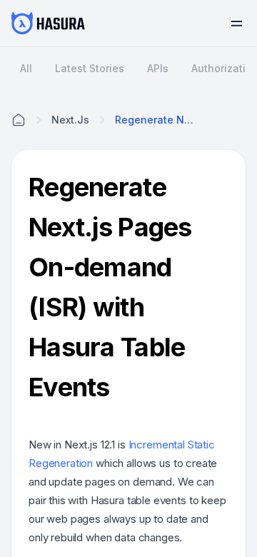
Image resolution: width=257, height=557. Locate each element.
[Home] (18, 120)
